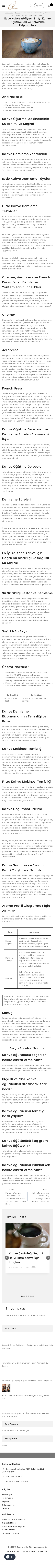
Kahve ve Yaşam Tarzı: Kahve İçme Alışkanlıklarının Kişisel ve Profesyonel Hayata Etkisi (16, 1197)
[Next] (48, 1258)
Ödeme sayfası (9, 1505)
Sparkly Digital (20, 1551)
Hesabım (6, 1508)
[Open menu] (4, 5)
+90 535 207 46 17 (14, 1476)
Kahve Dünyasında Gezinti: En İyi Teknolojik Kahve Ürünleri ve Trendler (41, 1195)
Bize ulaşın (7, 1494)
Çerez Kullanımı (9, 1530)
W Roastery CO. (16, 1267)
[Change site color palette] (10, 1557)
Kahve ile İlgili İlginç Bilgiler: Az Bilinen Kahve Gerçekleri (27, 1380)
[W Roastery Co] (13, 5)
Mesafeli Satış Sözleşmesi (13, 1526)
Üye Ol (39, 5)
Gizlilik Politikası (9, 1523)
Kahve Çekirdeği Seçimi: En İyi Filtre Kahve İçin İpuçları (26, 1257)
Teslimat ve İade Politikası (14, 1519)
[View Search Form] (30, 5)
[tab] (22, 1296)
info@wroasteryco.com (17, 1481)
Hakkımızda (7, 1498)
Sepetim (6, 1501)
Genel (4, 1445)
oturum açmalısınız (36, 1315)
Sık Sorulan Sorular (10, 1533)
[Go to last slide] (7, 1258)
